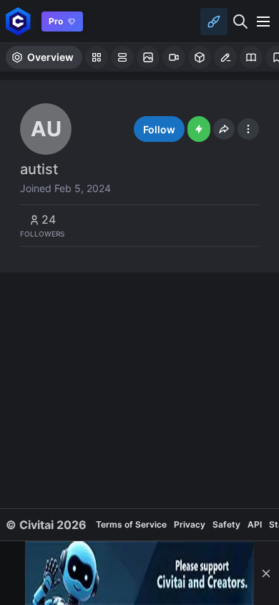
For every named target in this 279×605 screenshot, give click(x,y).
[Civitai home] (18, 21)
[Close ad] (266, 573)
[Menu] (263, 21)
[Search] (240, 21)
